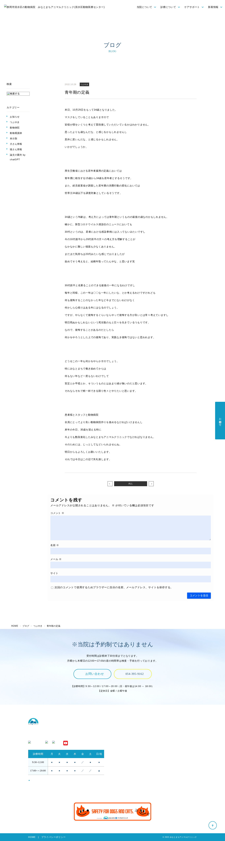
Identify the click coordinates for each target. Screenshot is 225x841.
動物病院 (15, 127)
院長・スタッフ (123, 731)
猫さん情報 (16, 149)
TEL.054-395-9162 (39, 735)
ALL (130, 483)
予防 (117, 770)
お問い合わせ (94, 673)
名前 (54, 545)
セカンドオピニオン (126, 749)
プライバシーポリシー (53, 837)
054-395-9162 (135, 673)
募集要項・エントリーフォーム (177, 775)
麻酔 (161, 735)
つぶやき (15, 122)
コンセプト (120, 726)
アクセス (119, 735)
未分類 (13, 138)
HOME (32, 837)
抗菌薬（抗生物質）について (131, 784)
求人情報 (164, 770)
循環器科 (164, 745)
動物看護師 (16, 133)
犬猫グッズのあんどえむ (173, 779)
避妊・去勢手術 (168, 731)
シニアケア (120, 779)
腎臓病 (163, 740)
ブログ (163, 788)
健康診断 (119, 775)
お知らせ (15, 116)
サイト (54, 573)
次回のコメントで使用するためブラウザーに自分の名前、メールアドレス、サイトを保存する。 (114, 587)
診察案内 (164, 726)
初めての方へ (122, 745)
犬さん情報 (16, 144)
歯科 (161, 749)
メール (56, 559)
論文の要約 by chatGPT (18, 157)
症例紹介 (164, 754)
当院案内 (119, 740)
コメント (57, 513)
